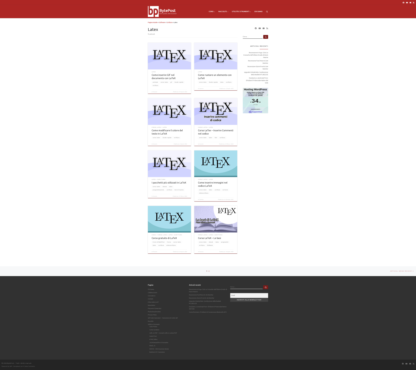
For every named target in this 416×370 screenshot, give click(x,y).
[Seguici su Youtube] (407, 2)
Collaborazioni (152, 292)
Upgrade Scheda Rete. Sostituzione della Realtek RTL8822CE (256, 73)
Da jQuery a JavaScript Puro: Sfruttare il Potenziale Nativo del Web (257, 80)
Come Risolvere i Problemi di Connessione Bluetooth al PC (208, 312)
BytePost (10, 363)
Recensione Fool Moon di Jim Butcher (258, 62)
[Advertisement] (255, 149)
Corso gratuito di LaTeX (164, 238)
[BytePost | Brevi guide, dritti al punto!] (153, 11)
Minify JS (152, 345)
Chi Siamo (151, 289)
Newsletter (151, 305)
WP (11, 366)
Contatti (150, 299)
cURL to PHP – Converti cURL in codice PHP (163, 333)
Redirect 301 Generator (157, 352)
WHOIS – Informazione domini (159, 349)
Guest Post (153, 336)
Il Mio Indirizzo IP (153, 302)
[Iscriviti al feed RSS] (413, 2)
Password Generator (154, 308)
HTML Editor (153, 339)
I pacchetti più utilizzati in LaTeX (169, 182)
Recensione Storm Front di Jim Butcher (258, 68)
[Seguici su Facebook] (403, 2)
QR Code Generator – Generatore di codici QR (163, 318)
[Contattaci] (410, 2)
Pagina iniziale (153, 22)
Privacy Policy (152, 315)
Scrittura (169, 22)
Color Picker (153, 326)
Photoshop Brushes (154, 311)
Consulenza (151, 296)
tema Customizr (30, 366)
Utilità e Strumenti (154, 324)
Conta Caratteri (154, 330)
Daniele (155, 91)
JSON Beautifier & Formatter (158, 342)
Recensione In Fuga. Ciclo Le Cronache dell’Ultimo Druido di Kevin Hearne (255, 55)
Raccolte (150, 321)
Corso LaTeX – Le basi (209, 238)
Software (162, 22)
